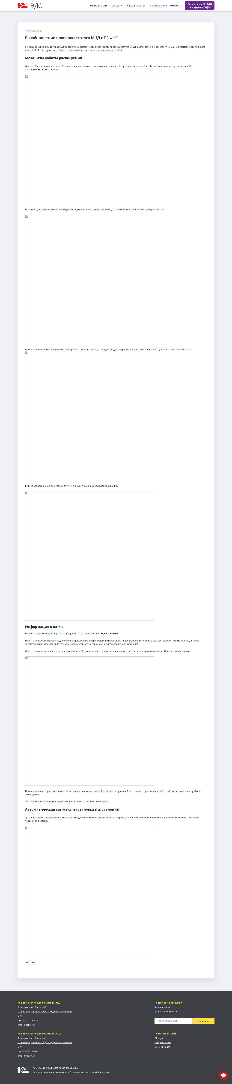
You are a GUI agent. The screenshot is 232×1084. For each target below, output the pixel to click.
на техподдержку (167, 1011)
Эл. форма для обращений (32, 1007)
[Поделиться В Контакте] (33, 962)
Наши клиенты (135, 5)
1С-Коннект (24, 1011)
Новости (175, 5)
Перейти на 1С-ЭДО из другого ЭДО (199, 5)
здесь (106, 801)
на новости (164, 1007)
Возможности (98, 5)
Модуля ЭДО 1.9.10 (55, 633)
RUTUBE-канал (162, 1046)
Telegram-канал (163, 1042)
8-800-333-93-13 (30, 1020)
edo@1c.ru (29, 1024)
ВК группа (160, 1038)
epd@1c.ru (29, 1055)
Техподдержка (157, 5)
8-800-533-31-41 (30, 1051)
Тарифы (115, 5)
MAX (20, 1015)
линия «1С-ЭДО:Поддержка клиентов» (51, 1011)
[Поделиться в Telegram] (27, 962)
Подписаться (203, 1021)
